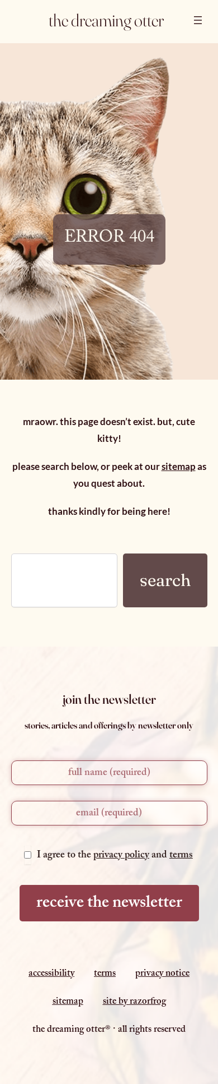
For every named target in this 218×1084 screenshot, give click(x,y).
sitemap (179, 466)
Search (165, 580)
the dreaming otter (106, 20)
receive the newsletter (109, 904)
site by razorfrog (134, 1002)
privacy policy (121, 856)
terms (181, 856)
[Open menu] (198, 20)
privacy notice (162, 974)
